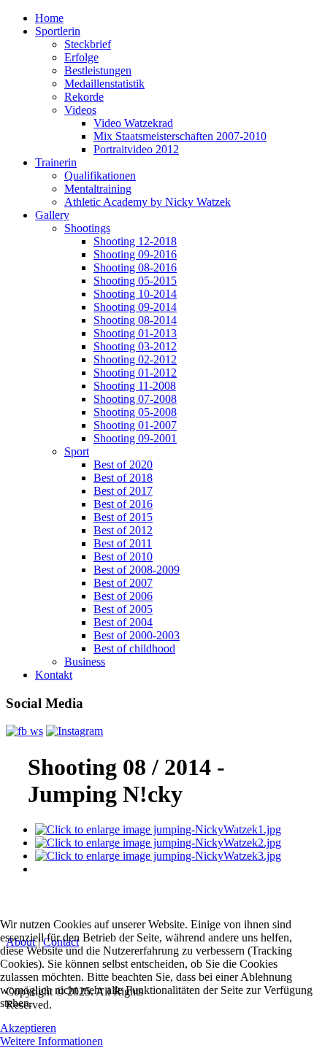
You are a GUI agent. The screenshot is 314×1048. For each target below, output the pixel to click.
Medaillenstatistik (104, 83)
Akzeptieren (28, 1028)
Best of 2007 (123, 583)
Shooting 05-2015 (135, 280)
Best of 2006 (123, 596)
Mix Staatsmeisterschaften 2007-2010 (180, 136)
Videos (80, 110)
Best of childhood (134, 648)
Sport (76, 451)
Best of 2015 (123, 517)
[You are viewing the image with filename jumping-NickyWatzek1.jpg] (158, 829)
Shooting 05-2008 (135, 412)
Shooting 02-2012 (135, 359)
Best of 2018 (123, 477)
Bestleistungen (97, 70)
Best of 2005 (123, 609)
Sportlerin (57, 31)
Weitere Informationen (51, 1041)
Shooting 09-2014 (135, 307)
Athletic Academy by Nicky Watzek (147, 202)
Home (49, 18)
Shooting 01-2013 (135, 333)
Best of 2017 (123, 491)
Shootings (87, 228)
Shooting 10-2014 (135, 294)
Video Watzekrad (133, 123)
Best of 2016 (123, 504)
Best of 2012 (123, 530)
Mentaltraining (97, 188)
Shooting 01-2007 (135, 425)
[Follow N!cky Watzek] (74, 731)
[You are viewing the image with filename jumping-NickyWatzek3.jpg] (158, 855)
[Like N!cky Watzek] (24, 731)
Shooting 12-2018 (135, 241)
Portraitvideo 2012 (136, 149)
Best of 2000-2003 (136, 635)
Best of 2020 (123, 464)
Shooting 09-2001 (135, 438)
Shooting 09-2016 (135, 254)
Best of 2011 (122, 543)
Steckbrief (87, 44)
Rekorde (84, 96)
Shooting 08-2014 (135, 320)
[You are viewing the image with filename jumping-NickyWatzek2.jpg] (158, 842)
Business (84, 661)
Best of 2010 (123, 556)
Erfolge (81, 57)
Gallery (52, 215)
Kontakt (53, 675)
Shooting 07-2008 (135, 399)
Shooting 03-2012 (135, 346)
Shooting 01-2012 (135, 372)
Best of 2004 (123, 622)
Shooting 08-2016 (135, 267)
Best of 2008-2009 (136, 569)
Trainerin (56, 162)
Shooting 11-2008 (134, 385)
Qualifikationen (100, 175)
